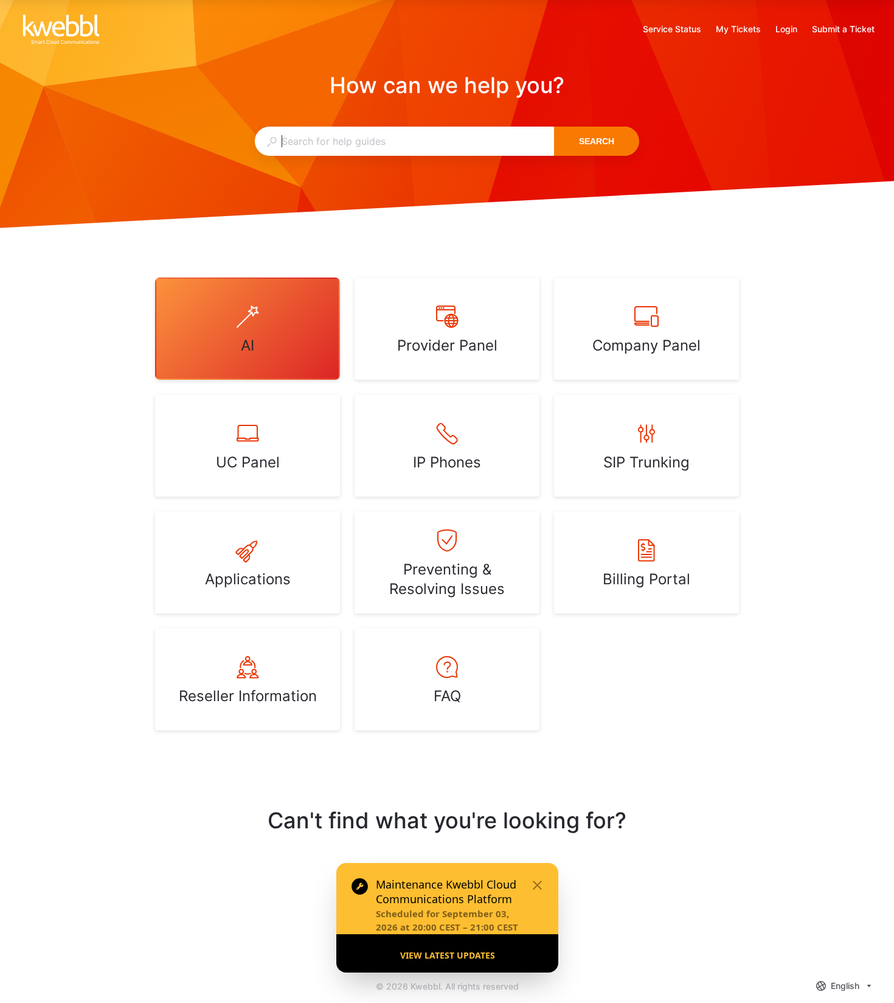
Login (786, 30)
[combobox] (404, 141)
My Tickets (738, 30)
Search (596, 141)
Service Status (672, 30)
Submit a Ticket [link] (843, 29)
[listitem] (247, 329)
